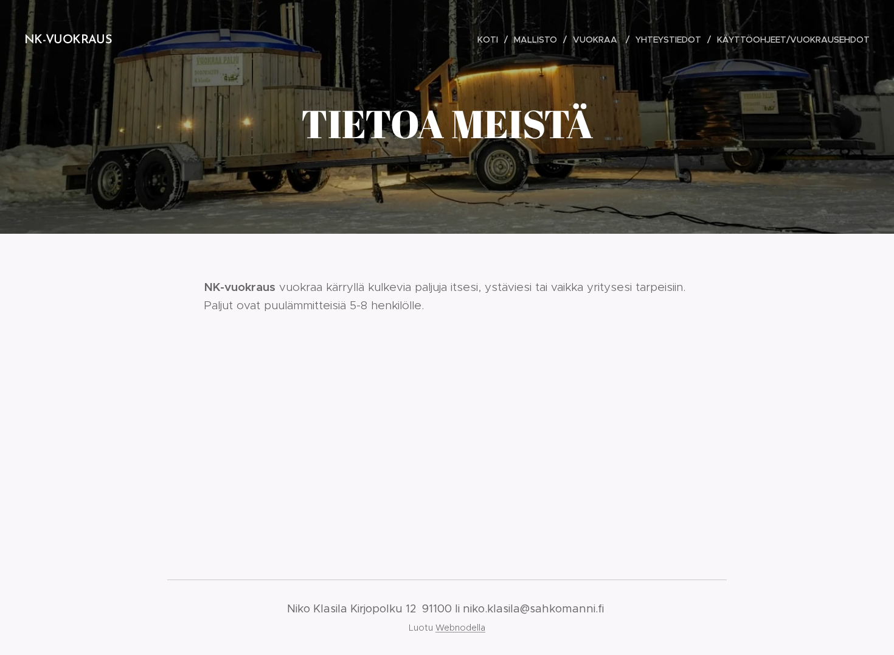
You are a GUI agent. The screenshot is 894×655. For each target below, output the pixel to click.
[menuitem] (491, 39)
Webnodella (460, 627)
